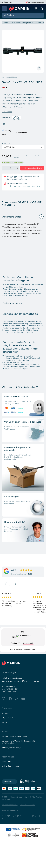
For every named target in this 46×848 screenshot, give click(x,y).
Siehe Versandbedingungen (17, 180)
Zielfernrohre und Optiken (21, 23)
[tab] (15, 643)
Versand (24, 156)
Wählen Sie (6, 143)
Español (5, 816)
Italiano (21, 816)
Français (29, 816)
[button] (23, 15)
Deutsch (5, 819)
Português (13, 816)
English (36, 816)
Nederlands (13, 819)
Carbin (5, 23)
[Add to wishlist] (4, 124)
